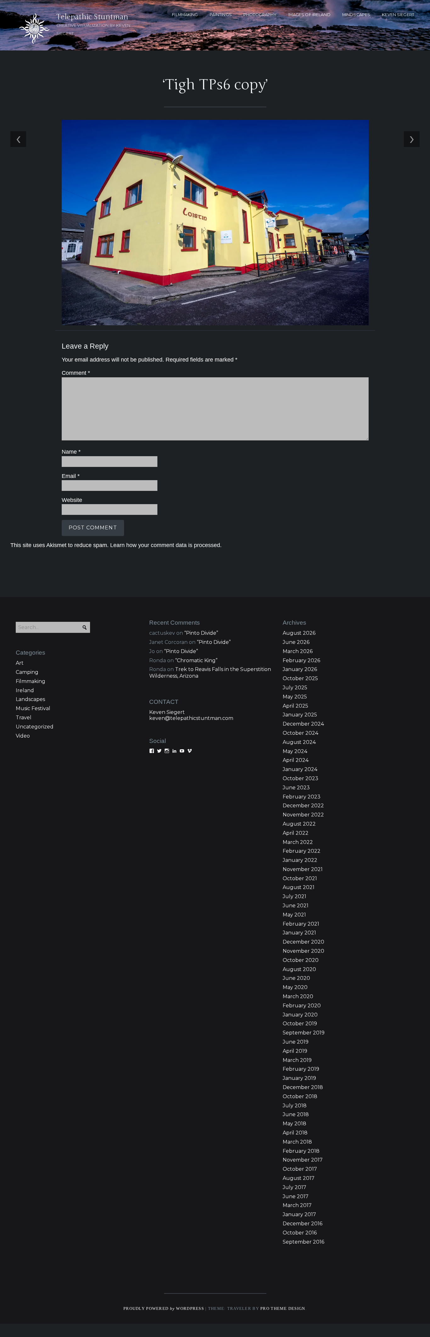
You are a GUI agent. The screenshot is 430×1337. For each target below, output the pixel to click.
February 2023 (301, 797)
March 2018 (297, 1142)
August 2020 (299, 969)
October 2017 (300, 1169)
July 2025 (295, 688)
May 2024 (295, 751)
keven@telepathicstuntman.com (191, 718)
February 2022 (301, 851)
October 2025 (300, 678)
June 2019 (295, 1042)
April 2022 (295, 833)
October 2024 (300, 733)
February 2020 (302, 1006)
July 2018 (295, 1106)
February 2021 (301, 924)
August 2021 (298, 887)
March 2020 (298, 996)
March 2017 (297, 1205)
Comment (76, 373)
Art (20, 663)
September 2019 (304, 1033)
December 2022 (303, 806)
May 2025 (295, 697)
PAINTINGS (221, 14)
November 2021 (303, 869)
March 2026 (298, 651)
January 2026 (300, 669)
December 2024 (303, 724)
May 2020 (295, 987)
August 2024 (299, 742)
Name (71, 452)
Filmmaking (30, 681)
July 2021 (294, 896)
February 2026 (301, 660)
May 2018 (294, 1124)
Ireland (25, 690)
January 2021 (299, 933)
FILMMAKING (185, 14)
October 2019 (300, 1024)
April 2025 (295, 706)
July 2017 (294, 1187)
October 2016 (300, 1233)
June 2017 (295, 1196)
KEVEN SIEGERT (398, 14)
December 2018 (303, 1087)
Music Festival (33, 708)
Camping (27, 672)
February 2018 (301, 1151)
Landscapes (30, 699)
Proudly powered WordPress (163, 1308)
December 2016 (302, 1224)
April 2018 (295, 1133)
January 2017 (299, 1214)
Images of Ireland (309, 14)
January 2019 (299, 1078)
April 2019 (295, 1051)
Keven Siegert (167, 712)
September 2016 (303, 1242)
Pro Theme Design (282, 1308)
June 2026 (296, 642)
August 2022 (299, 824)
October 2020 (301, 960)
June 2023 (296, 788)
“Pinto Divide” (201, 633)
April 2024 (295, 760)
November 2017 (303, 1160)
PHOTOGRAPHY (259, 14)
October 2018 (300, 1096)
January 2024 (300, 769)
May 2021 (294, 915)
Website (72, 500)
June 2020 (296, 978)
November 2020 (303, 951)
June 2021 (295, 906)
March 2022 (298, 842)
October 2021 (300, 878)
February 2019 (301, 1069)
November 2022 (303, 815)
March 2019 (297, 1060)
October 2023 (300, 778)
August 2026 (299, 633)
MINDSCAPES (356, 14)
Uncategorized (35, 727)
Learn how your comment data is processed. (166, 545)
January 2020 (300, 1015)
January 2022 (300, 860)
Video (23, 736)
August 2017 (298, 1178)
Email (71, 476)
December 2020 (303, 942)
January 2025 (300, 715)
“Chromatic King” (196, 660)
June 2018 (296, 1114)
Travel (23, 718)
